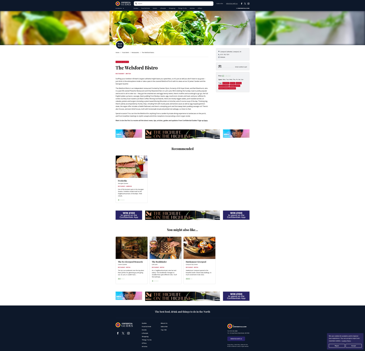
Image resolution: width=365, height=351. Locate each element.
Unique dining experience (227, 88)
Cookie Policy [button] (346, 341)
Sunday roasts (235, 85)
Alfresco (226, 83)
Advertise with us (232, 3)
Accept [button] (353, 346)
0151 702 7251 (224, 54)
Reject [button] (337, 346)
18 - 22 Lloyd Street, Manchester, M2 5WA (238, 333)
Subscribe (219, 3)
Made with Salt (244, 344)
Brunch (238, 83)
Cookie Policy (237, 344)
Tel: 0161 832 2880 (232, 331)
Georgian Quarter (122, 62)
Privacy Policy (230, 344)
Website (222, 57)
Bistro (232, 83)
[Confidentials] (242, 8)
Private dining (223, 85)
